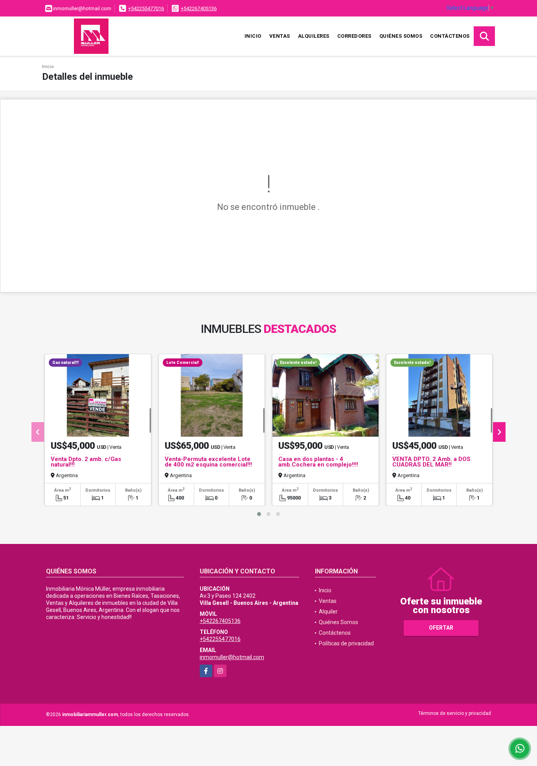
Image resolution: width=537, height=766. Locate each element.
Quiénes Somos (401, 36)
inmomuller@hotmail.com (232, 657)
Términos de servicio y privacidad (454, 713)
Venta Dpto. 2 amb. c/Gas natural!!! (86, 462)
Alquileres (313, 36)
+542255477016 (146, 8)
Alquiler (328, 611)
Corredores (354, 36)
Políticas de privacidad (346, 643)
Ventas (279, 36)
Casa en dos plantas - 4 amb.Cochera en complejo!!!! (318, 462)
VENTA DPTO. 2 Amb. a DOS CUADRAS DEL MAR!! (431, 462)
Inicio (253, 36)
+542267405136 (199, 8)
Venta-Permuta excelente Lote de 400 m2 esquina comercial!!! (208, 462)
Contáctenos (450, 36)
